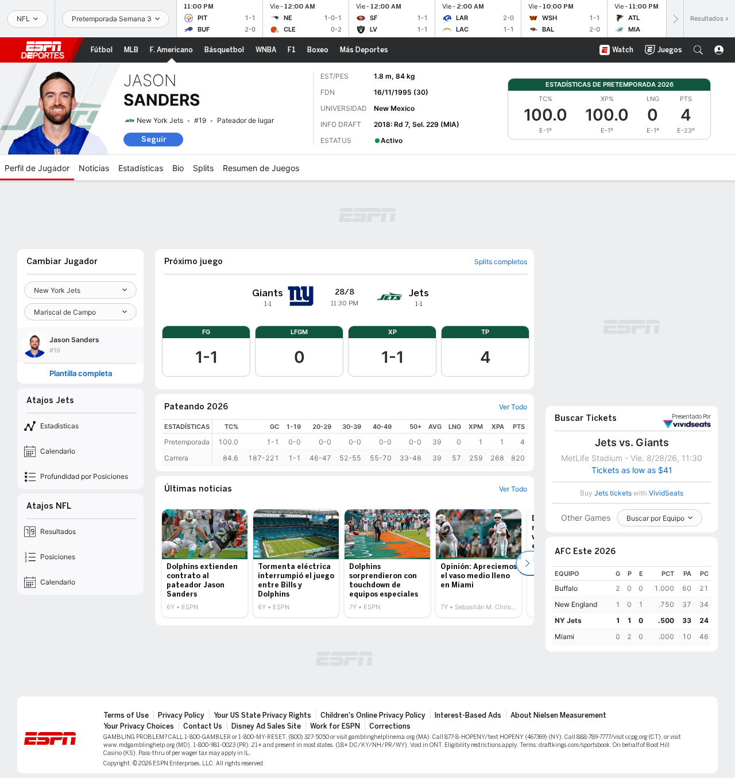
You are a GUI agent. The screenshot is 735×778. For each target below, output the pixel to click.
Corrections (390, 726)
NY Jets (568, 620)
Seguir (153, 139)
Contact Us (202, 726)
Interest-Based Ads (468, 715)
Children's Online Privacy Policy (372, 715)
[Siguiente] (674, 18)
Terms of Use (126, 715)
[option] (204, 563)
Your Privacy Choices (138, 726)
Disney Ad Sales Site (266, 726)
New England (576, 604)
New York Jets (160, 120)
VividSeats (691, 416)
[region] (369, 442)
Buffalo (566, 588)
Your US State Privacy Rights (262, 715)
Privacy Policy (181, 715)
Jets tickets (613, 493)
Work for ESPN (335, 726)
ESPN (42, 50)
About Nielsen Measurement (558, 715)
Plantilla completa (80, 373)
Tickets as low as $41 (631, 470)
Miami (564, 636)
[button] (698, 50)
